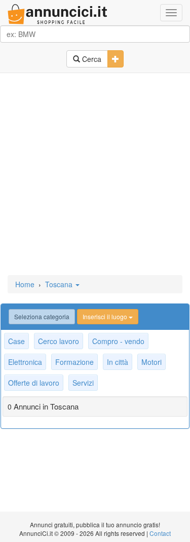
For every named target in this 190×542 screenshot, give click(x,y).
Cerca (90, 59)
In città (117, 362)
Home (24, 284)
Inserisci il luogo (106, 316)
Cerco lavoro (58, 341)
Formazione (74, 362)
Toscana (59, 284)
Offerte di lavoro (33, 383)
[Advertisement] (95, 175)
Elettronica (25, 362)
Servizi (83, 383)
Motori (151, 362)
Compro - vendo (118, 341)
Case (16, 341)
